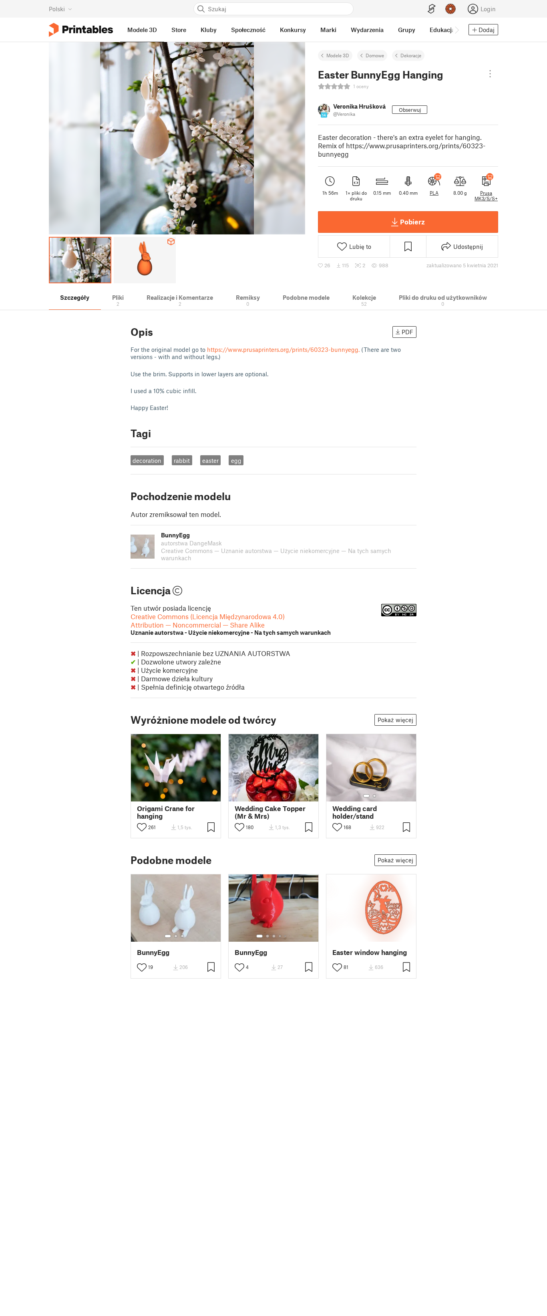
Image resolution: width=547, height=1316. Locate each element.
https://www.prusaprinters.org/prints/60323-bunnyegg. (283, 349)
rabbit (182, 460)
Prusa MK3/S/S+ (486, 195)
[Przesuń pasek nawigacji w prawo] (456, 30)
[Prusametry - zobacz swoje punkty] (450, 9)
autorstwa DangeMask (191, 543)
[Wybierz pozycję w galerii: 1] (366, 795)
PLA (434, 193)
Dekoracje (410, 55)
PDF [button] (407, 331)
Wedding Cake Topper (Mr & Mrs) (270, 812)
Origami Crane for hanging (166, 812)
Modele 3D (337, 55)
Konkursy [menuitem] (293, 29)
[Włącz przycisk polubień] (142, 827)
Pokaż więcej (395, 719)
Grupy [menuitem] (406, 29)
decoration (147, 460)
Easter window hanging (369, 952)
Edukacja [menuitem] (442, 29)
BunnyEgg (153, 952)
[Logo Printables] (81, 30)
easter (210, 460)
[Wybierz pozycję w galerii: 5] (286, 936)
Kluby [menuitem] (209, 29)
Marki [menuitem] (328, 29)
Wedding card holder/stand (354, 812)
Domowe (375, 55)
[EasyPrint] (432, 9)
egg (236, 460)
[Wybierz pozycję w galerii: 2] (374, 795)
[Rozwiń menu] (490, 74)
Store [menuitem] (178, 29)
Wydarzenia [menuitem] (367, 29)
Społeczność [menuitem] (248, 29)
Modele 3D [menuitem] (142, 29)
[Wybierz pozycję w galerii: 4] (280, 936)
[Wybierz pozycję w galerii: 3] (182, 936)
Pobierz (412, 222)
